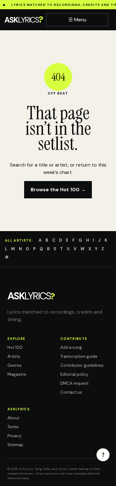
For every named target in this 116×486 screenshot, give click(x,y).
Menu (77, 19)
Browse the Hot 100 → (58, 189)
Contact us (71, 392)
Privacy (14, 435)
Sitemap (15, 444)
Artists (13, 356)
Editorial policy (74, 374)
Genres (14, 365)
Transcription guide (78, 356)
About (13, 417)
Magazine (16, 374)
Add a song (71, 347)
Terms (13, 426)
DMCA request (74, 383)
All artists (18, 240)
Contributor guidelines (82, 365)
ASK (23, 19)
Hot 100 (15, 347)
